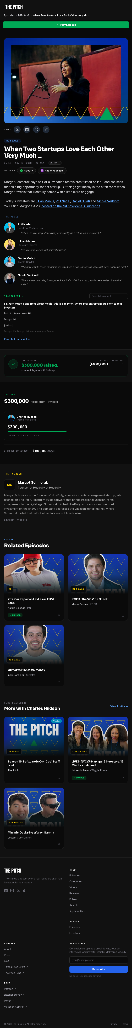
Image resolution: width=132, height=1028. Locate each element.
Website (22, 519)
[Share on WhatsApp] (36, 129)
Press (7, 954)
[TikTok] (24, 890)
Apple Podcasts (54, 170)
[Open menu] (123, 6)
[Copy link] (46, 129)
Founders (74, 927)
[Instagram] (12, 890)
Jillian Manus (45, 201)
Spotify (28, 170)
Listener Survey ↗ (14, 994)
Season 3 (55, 163)
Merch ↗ (9, 1000)
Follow (73, 899)
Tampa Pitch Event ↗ (16, 966)
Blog (6, 960)
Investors (74, 933)
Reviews (74, 893)
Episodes (9, 15)
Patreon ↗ (10, 988)
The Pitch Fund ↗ (14, 972)
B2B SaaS (23, 15)
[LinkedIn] (6, 890)
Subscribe (98, 968)
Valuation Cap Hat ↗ (15, 1006)
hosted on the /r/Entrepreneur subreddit (70, 206)
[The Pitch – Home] (33, 871)
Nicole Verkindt (108, 201)
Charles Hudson (27, 416)
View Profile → (119, 706)
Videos (73, 887)
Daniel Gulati (81, 201)
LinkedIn (9, 519)
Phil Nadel (63, 201)
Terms (124, 1024)
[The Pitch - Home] (14, 7)
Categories (75, 881)
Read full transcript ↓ (17, 339)
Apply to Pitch (77, 911)
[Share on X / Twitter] (17, 129)
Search (73, 905)
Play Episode (68, 24)
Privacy (113, 1024)
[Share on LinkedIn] (26, 129)
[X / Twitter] (18, 890)
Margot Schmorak (33, 482)
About (7, 948)
